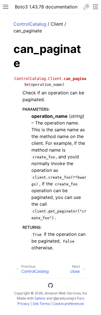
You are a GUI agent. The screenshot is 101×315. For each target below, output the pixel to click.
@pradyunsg (63, 298)
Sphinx (40, 298)
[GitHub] (50, 286)
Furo (80, 298)
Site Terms (41, 303)
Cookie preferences (68, 303)
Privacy (23, 303)
